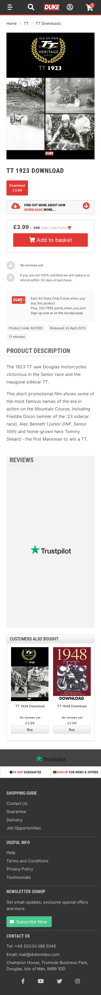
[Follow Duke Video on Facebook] (23, 981)
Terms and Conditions (27, 860)
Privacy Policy (19, 869)
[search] (31, 8)
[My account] (69, 8)
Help (10, 852)
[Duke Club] (18, 303)
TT (26, 23)
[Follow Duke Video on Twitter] (59, 981)
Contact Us (16, 803)
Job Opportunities (23, 828)
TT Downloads (48, 23)
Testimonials (18, 877)
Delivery (14, 819)
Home (11, 23)
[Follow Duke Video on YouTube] (41, 981)
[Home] (52, 9)
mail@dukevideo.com (39, 954)
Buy (30, 730)
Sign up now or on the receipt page (57, 313)
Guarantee (16, 811)
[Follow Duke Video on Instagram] (77, 981)
